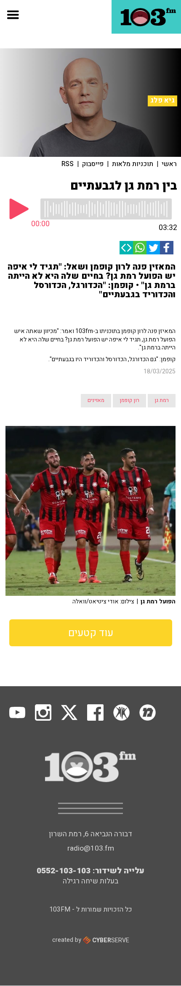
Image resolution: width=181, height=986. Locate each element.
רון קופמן (129, 400)
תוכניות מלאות (132, 164)
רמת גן (161, 400)
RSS (67, 164)
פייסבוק (93, 164)
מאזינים (96, 400)
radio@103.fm (90, 848)
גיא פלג (162, 100)
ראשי (169, 164)
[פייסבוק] (166, 247)
